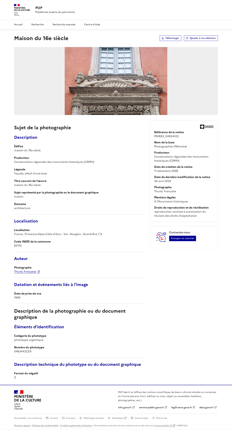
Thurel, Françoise (25, 272)
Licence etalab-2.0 (163, 425)
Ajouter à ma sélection (203, 38)
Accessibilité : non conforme (28, 418)
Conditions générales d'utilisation (76, 425)
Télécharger (172, 38)
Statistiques (117, 418)
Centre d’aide (141, 418)
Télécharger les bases (93, 418)
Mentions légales (22, 425)
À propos (70, 418)
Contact (54, 418)
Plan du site (161, 418)
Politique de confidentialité (45, 425)
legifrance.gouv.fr (181, 407)
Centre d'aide (92, 24)
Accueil (18, 24)
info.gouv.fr (125, 407)
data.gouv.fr (206, 407)
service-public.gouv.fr (151, 407)
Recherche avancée (64, 24)
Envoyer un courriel (182, 238)
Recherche (37, 24)
